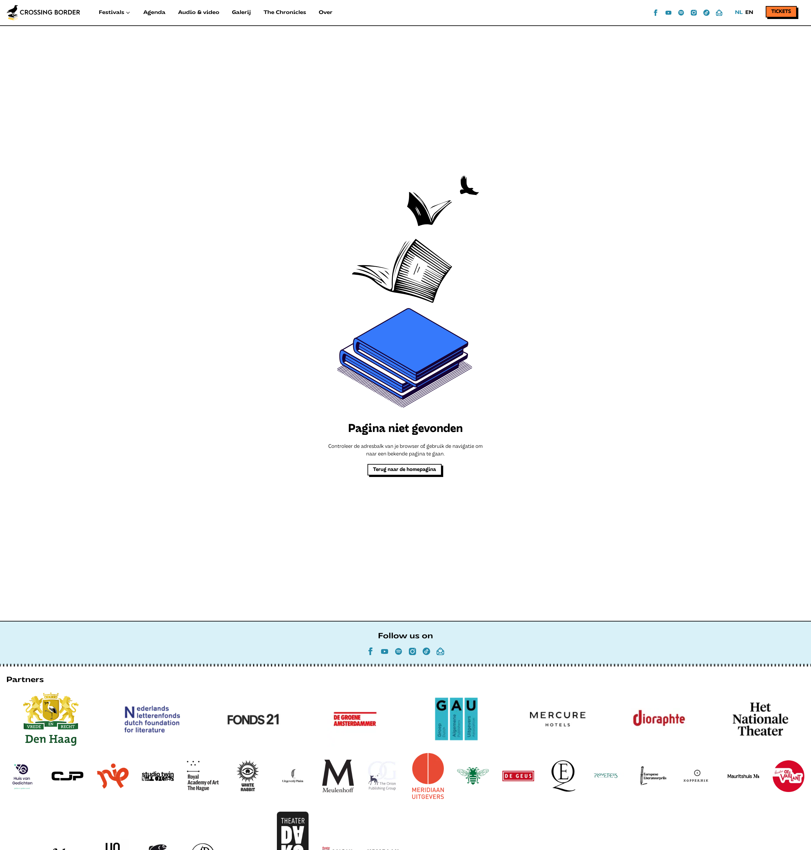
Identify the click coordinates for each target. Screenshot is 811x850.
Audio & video (198, 12)
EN (749, 12)
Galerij (241, 12)
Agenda (154, 12)
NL (739, 12)
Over (325, 12)
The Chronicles (285, 12)
